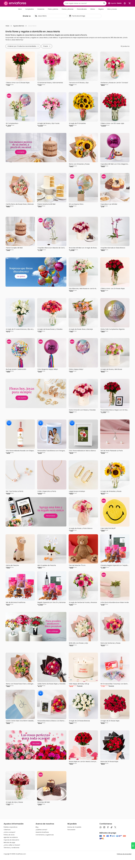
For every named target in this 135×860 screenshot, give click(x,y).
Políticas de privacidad (124, 854)
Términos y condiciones (11, 848)
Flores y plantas (53, 9)
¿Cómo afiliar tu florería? (12, 845)
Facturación (71, 830)
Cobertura (7, 830)
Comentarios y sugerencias (45, 835)
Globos (92, 9)
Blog (37, 827)
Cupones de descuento (11, 840)
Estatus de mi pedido (74, 827)
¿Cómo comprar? (9, 832)
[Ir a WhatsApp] (133, 845)
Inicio (20, 9)
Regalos (101, 9)
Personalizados (82, 9)
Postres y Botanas (67, 9)
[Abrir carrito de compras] (129, 3)
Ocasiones (40, 9)
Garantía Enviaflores (42, 832)
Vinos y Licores (112, 9)
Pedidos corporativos (10, 827)
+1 (59, 88)
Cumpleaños (29, 9)
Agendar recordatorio (11, 837)
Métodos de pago (9, 842)
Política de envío (9, 835)
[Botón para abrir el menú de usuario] (125, 3)
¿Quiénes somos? (41, 830)
